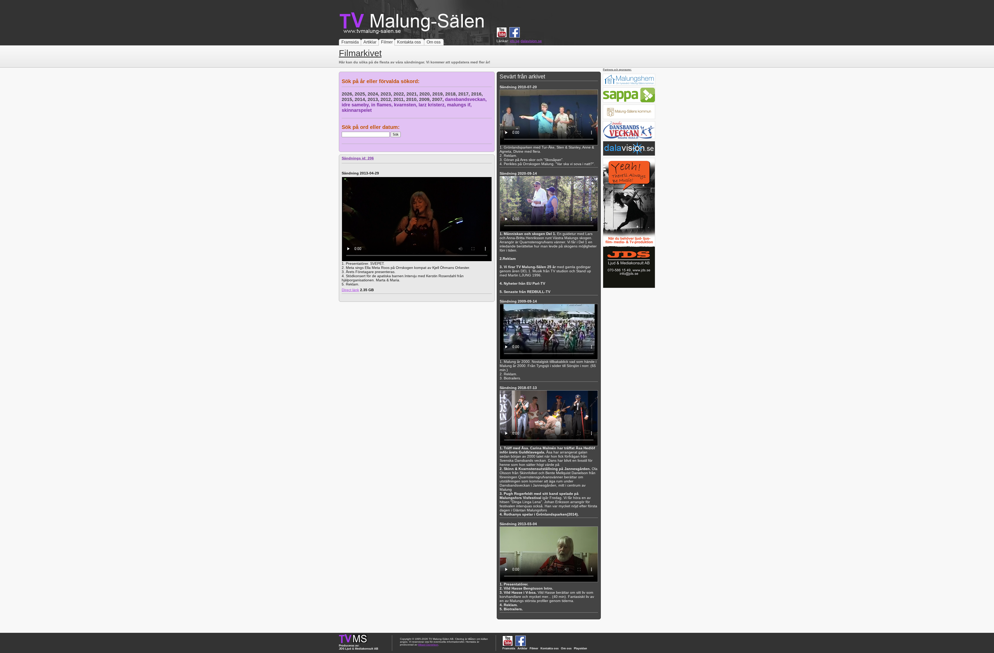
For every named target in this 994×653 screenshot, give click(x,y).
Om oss (434, 42)
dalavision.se (531, 41)
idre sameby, (356, 104)
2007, (438, 99)
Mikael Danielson (428, 644)
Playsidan (580, 648)
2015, (348, 99)
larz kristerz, (433, 104)
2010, (412, 99)
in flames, (382, 104)
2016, (477, 94)
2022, (399, 94)
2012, (387, 99)
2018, (451, 94)
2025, (361, 94)
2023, (387, 94)
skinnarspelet (357, 110)
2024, (374, 94)
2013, (374, 99)
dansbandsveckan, (466, 99)
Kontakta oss (409, 42)
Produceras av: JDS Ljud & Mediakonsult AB (358, 647)
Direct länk (350, 290)
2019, (438, 94)
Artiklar (369, 42)
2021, (412, 94)
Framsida (350, 42)
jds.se (515, 41)
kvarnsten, (406, 104)
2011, (399, 99)
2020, (425, 94)
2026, (348, 94)
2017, (464, 94)
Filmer (387, 42)
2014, (361, 99)
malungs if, (460, 104)
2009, (425, 99)
